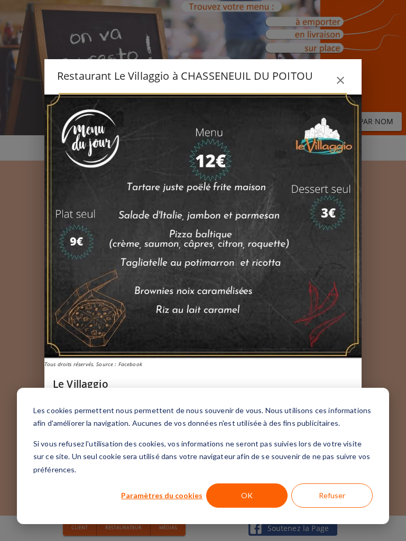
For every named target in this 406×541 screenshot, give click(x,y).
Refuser (332, 495)
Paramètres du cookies (161, 495)
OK (247, 495)
